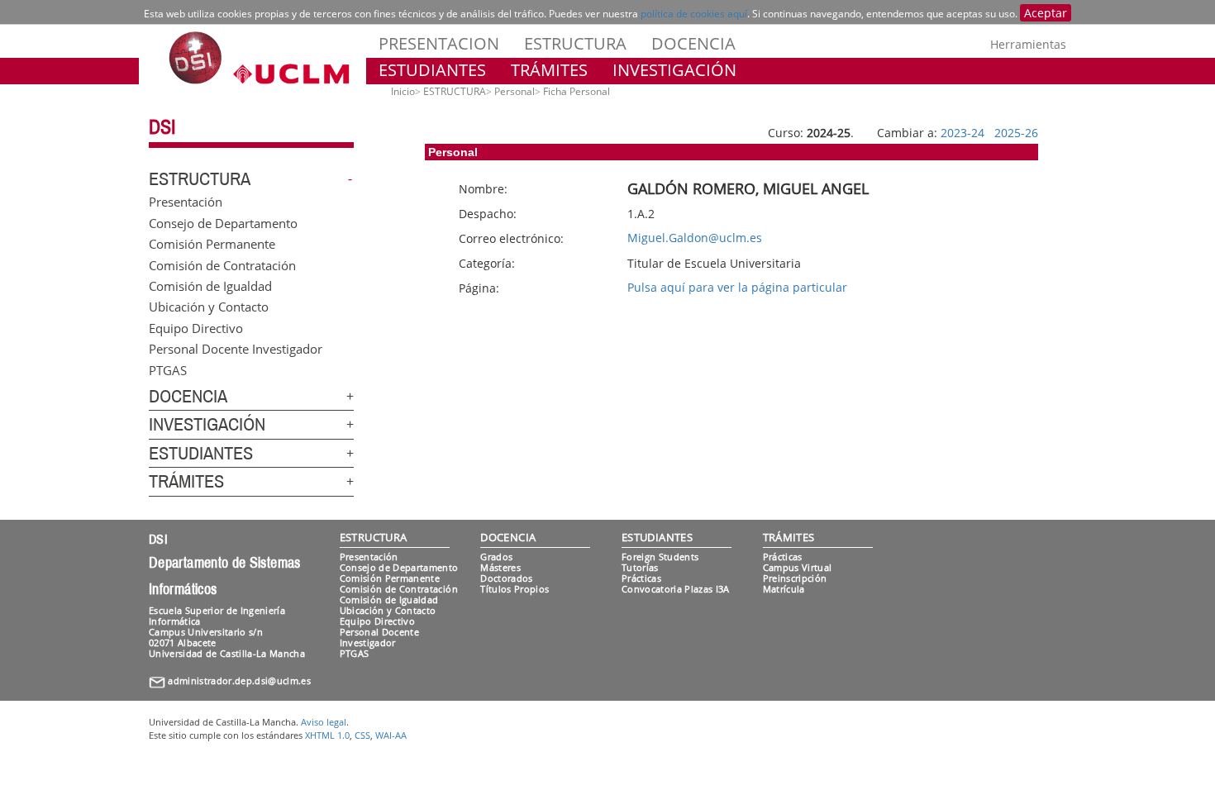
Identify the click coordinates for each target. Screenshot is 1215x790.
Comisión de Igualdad (210, 285)
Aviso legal (323, 722)
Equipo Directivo (196, 327)
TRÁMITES (549, 70)
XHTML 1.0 (327, 735)
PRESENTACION (439, 43)
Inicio (403, 91)
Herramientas (1028, 44)
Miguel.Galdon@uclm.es (694, 237)
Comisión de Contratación (222, 264)
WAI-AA (391, 735)
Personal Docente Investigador (235, 348)
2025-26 (1016, 132)
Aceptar (1045, 13)
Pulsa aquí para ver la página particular (737, 287)
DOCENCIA (693, 43)
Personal (514, 91)
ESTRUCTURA (575, 43)
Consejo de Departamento (223, 222)
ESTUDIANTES (432, 70)
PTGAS (168, 369)
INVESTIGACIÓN (674, 70)
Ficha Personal (576, 91)
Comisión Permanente (212, 244)
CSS (362, 735)
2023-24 (962, 132)
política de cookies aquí (694, 14)
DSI (162, 127)
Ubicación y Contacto (209, 306)
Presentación (185, 201)
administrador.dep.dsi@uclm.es (239, 680)
